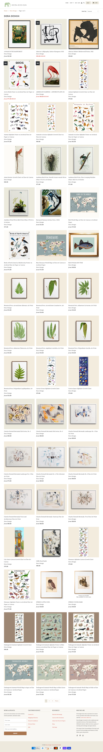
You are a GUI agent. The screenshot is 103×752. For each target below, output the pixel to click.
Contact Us (30, 714)
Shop (72, 3)
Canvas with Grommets (58, 717)
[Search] (84, 3)
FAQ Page (54, 727)
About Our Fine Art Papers (58, 720)
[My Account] (82, 3)
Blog (53, 724)
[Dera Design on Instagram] (83, 736)
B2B (29, 727)
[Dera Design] (15, 4)
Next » (57, 701)
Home (67, 3)
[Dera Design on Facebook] (77, 736)
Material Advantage (57, 714)
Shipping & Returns (33, 717)
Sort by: (84, 11)
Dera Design (48, 745)
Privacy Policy (31, 724)
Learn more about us (86, 717)
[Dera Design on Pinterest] (80, 736)
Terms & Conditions (33, 720)
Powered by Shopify (56, 745)
